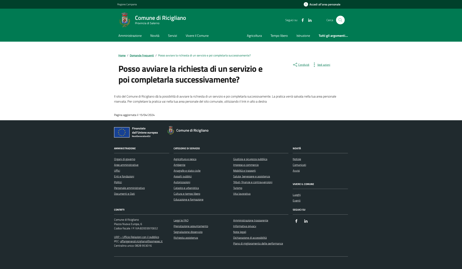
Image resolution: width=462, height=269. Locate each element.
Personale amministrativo (129, 188)
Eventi (296, 200)
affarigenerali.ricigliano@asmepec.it (141, 241)
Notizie (297, 159)
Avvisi (296, 170)
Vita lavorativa (241, 193)
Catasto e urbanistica (186, 188)
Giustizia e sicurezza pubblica (250, 159)
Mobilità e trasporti (244, 170)
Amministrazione (130, 35)
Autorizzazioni (182, 182)
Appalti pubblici (183, 176)
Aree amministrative (126, 165)
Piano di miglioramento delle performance (258, 243)
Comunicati (299, 165)
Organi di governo (124, 159)
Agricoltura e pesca (185, 159)
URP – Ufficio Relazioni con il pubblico (136, 237)
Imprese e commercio (246, 165)
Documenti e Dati (124, 193)
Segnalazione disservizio (188, 232)
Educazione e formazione (188, 199)
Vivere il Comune (197, 35)
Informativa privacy (244, 226)
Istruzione (303, 35)
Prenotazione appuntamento (191, 226)
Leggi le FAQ (181, 220)
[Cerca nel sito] (340, 20)
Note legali (239, 232)
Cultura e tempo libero (187, 193)
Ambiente (179, 165)
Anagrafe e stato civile (187, 170)
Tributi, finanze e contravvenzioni (252, 182)
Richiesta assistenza (186, 237)
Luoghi (297, 195)
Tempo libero (279, 35)
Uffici (117, 170)
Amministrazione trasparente (250, 220)
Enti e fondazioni (124, 176)
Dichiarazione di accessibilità (250, 237)
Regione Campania (127, 4)
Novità (154, 35)
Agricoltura (254, 35)
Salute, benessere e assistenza (251, 176)
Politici (118, 182)
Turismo (237, 188)
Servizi (172, 35)
